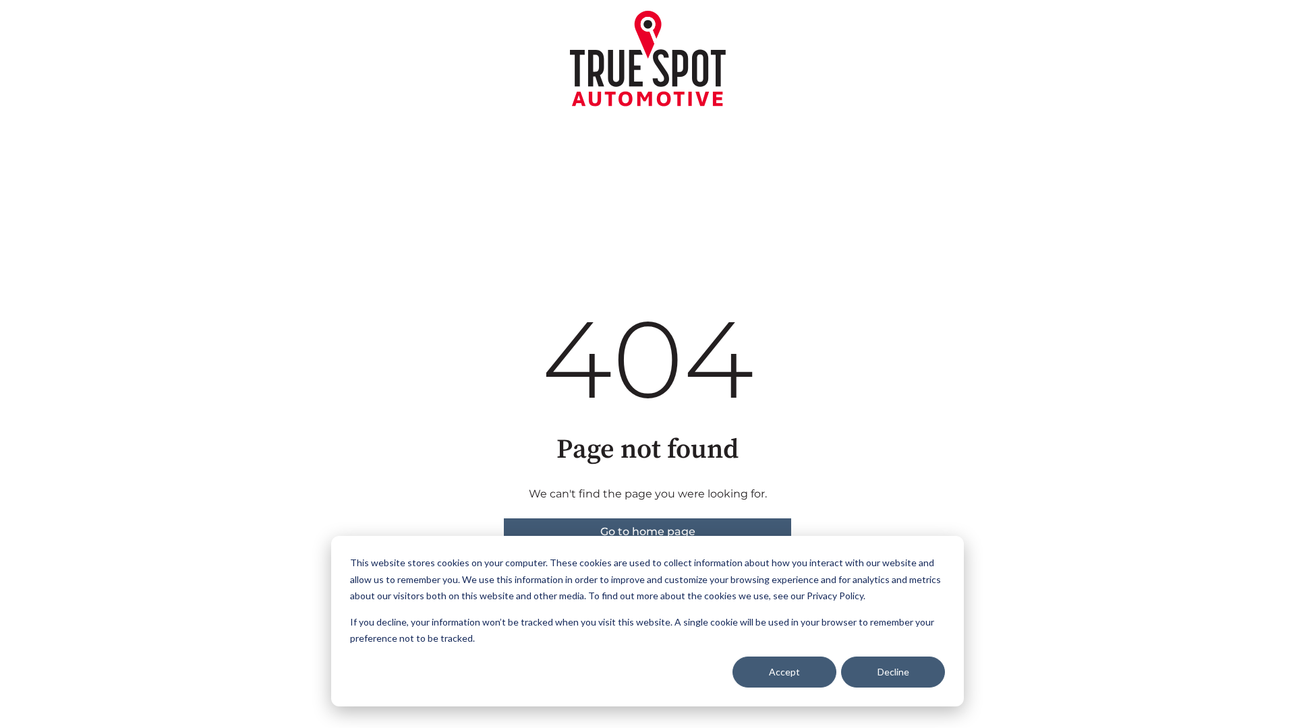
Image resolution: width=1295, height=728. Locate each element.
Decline (893, 671)
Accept (784, 671)
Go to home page (647, 531)
